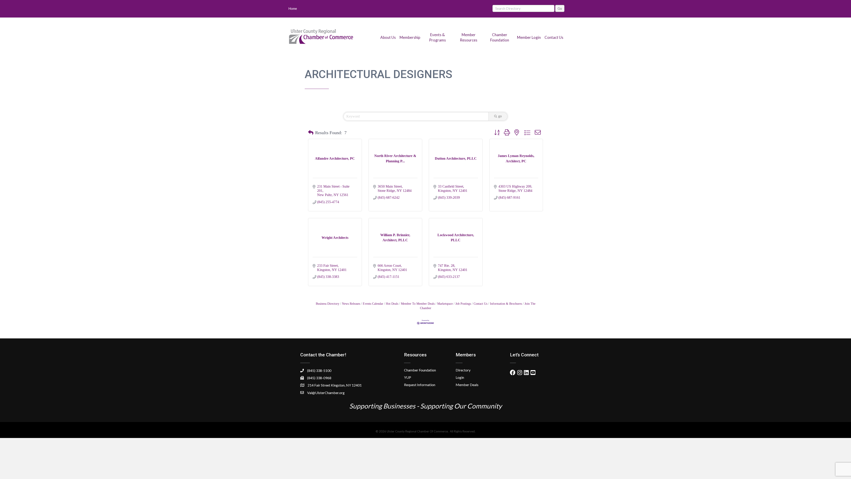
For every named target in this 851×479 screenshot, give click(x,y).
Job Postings (463, 303)
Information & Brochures (506, 303)
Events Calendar (373, 303)
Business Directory (327, 303)
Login (460, 377)
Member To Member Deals (418, 303)
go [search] (500, 116)
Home (292, 8)
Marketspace (445, 303)
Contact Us (554, 37)
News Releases (351, 303)
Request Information (419, 385)
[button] (310, 133)
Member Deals (467, 385)
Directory (463, 370)
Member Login (529, 37)
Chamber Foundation (420, 370)
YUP (407, 377)
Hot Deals (392, 303)
